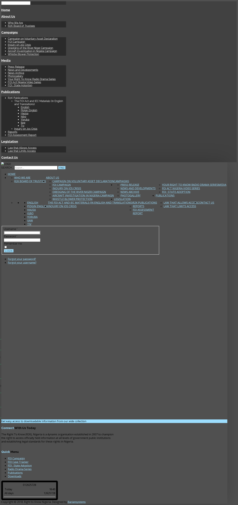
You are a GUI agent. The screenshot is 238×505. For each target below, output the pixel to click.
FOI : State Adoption (20, 85)
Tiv (22, 125)
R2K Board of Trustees (21, 25)
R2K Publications (145, 202)
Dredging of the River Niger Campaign (30, 48)
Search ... (7, 167)
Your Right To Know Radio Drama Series (32, 79)
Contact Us (9, 157)
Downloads (14, 476)
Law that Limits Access (22, 150)
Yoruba (25, 119)
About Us (8, 16)
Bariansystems (77, 502)
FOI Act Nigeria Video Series (24, 82)
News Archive (16, 73)
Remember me (13, 243)
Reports (12, 131)
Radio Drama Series (20, 469)
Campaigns (9, 32)
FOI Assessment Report (22, 135)
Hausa (24, 113)
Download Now (99, 421)
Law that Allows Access (22, 147)
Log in (8, 251)
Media (6, 60)
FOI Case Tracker (18, 462)
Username (10, 229)
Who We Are (15, 22)
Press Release (16, 66)
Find (61, 167)
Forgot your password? (22, 259)
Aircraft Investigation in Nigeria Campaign (32, 51)
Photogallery (15, 76)
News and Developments (23, 69)
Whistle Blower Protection (23, 54)
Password (10, 236)
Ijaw (23, 122)
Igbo (23, 116)
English (25, 107)
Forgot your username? (22, 262)
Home (5, 10)
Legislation (9, 141)
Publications (10, 92)
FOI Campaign (16, 41)
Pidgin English (29, 110)
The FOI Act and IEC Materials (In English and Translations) (90, 202)
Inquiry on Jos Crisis (19, 44)
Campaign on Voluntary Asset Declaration (33, 38)
